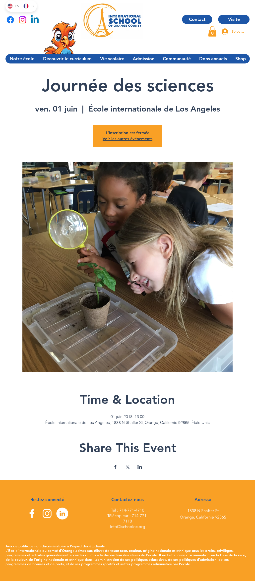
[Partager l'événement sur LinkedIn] (139, 467)
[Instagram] (22, 20)
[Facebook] (10, 20)
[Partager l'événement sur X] (127, 467)
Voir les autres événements (127, 138)
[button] (212, 31)
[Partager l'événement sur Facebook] (115, 467)
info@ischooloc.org (127, 526)
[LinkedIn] (62, 514)
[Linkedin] (35, 20)
